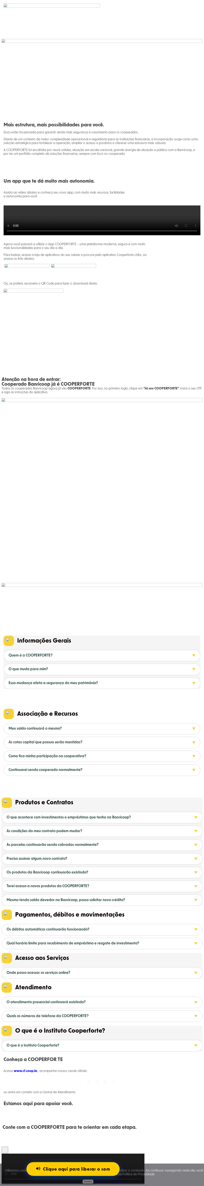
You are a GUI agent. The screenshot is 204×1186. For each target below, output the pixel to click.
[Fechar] (5, 1150)
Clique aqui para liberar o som (77, 1169)
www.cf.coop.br (25, 1071)
